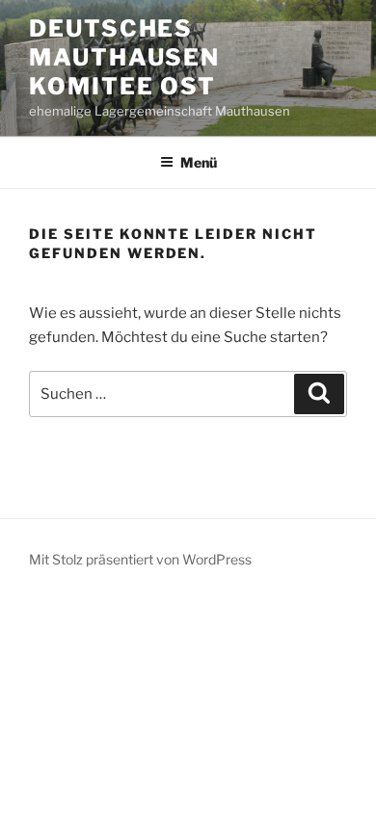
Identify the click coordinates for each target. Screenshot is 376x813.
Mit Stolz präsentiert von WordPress (140, 559)
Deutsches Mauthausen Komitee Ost (124, 57)
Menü (198, 162)
